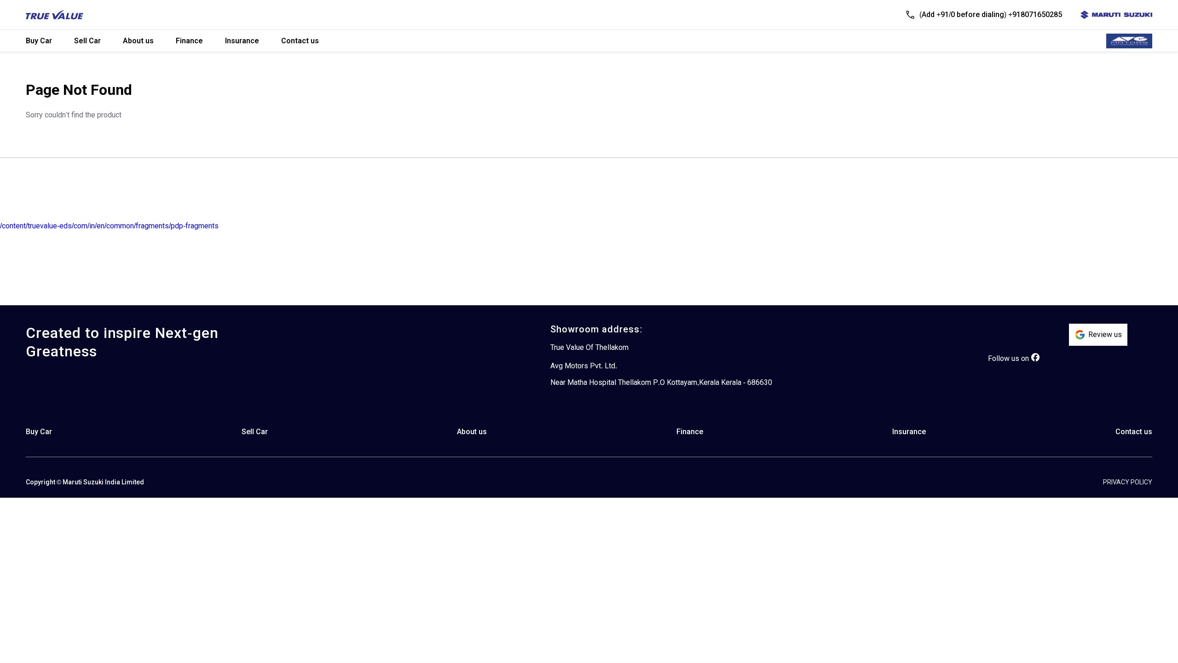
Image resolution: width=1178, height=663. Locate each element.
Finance (189, 40)
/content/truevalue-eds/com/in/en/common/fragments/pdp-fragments (109, 225)
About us (138, 40)
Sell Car (87, 40)
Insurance (242, 40)
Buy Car (39, 40)
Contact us (300, 40)
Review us (1105, 334)
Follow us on (1008, 358)
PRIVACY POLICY (1127, 482)
